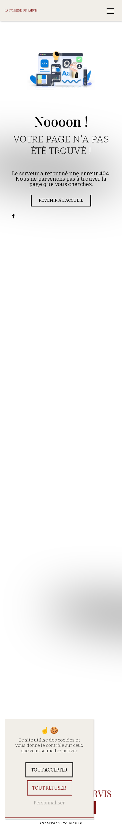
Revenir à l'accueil (61, 200)
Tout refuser (49, 788)
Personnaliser (49, 803)
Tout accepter (49, 770)
